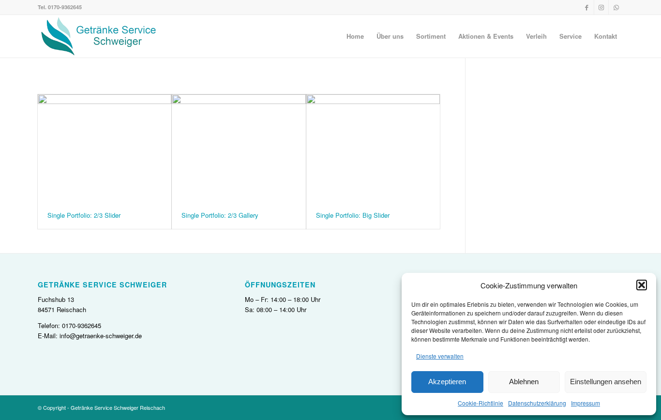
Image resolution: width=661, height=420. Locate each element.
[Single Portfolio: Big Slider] (373, 148)
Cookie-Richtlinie (480, 403)
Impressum (585, 403)
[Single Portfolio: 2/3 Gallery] (238, 148)
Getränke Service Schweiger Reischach (118, 407)
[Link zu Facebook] (587, 7)
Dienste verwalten (440, 356)
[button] (641, 285)
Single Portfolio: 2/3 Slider (83, 215)
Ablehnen (524, 381)
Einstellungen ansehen (605, 381)
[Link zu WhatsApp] (616, 7)
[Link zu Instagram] (601, 7)
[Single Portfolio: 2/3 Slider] (104, 148)
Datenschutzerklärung (537, 403)
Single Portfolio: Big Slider (353, 215)
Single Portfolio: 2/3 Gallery (219, 215)
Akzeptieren (447, 381)
